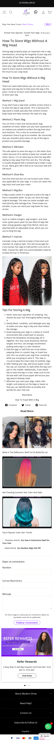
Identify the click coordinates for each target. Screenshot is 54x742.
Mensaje (6, 594)
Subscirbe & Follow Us (25, 722)
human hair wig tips (13, 32)
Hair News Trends (14, 24)
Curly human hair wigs (12, 247)
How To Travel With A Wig (27, 399)
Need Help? (26, 703)
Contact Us (26, 712)
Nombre (6, 567)
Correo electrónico (12, 580)
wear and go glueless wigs (14, 225)
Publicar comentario (27, 622)
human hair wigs (32, 32)
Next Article (23, 548)
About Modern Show (26, 693)
